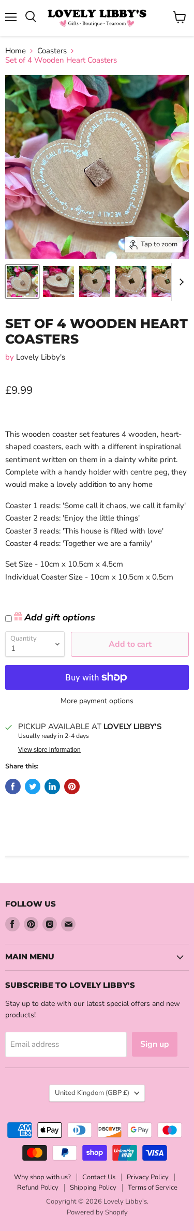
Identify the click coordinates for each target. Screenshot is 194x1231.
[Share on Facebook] (13, 786)
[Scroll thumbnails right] (179, 282)
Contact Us (98, 1177)
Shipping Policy (93, 1187)
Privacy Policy (148, 1177)
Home (15, 51)
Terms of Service (152, 1187)
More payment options (97, 701)
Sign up (154, 1044)
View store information (49, 749)
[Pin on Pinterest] (72, 786)
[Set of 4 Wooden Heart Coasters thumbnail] (22, 281)
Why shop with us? (42, 1177)
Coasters (52, 51)
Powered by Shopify (97, 1212)
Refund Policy (37, 1187)
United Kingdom (92, 1092)
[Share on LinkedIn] (52, 786)
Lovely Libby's (40, 357)
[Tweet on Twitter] (32, 786)
